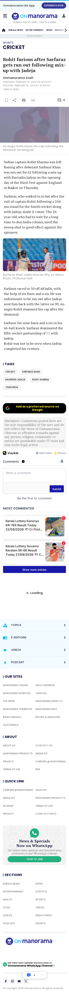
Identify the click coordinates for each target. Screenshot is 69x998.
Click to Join (35, 859)
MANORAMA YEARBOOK (17, 709)
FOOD (6, 907)
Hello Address (45, 685)
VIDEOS (7, 915)
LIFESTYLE (41, 891)
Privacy (8, 761)
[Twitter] (26, 981)
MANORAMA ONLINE (15, 685)
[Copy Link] (33, 100)
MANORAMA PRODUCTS (18, 753)
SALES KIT (41, 790)
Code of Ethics (45, 814)
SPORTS (40, 899)
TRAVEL (39, 907)
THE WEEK (9, 701)
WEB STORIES (43, 915)
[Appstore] (42, 953)
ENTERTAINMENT (35, 30)
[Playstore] (15, 953)
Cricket (14, 47)
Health (7, 899)
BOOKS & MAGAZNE (47, 717)
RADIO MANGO (12, 717)
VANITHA (41, 693)
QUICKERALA (11, 725)
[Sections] (5, 16)
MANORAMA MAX (46, 709)
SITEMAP (8, 806)
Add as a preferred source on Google (37, 408)
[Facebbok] (6, 981)
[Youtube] (19, 981)
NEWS (49, 30)
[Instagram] (12, 981)
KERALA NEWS (15, 30)
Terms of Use (11, 769)
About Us (9, 745)
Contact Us (43, 745)
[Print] (23, 100)
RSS (37, 769)
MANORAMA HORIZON (16, 693)
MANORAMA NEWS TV (48, 701)
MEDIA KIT (41, 753)
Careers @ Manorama (50, 761)
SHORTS (40, 923)
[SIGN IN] (64, 16)
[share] (14, 100)
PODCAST (9, 923)
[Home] (3, 30)
